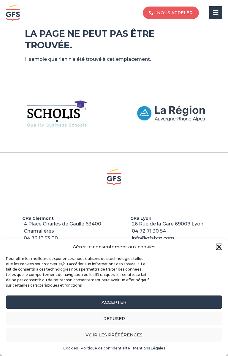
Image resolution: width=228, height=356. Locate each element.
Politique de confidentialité (105, 348)
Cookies (70, 348)
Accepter (114, 302)
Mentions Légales (149, 348)
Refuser (114, 318)
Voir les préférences (114, 335)
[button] (219, 247)
